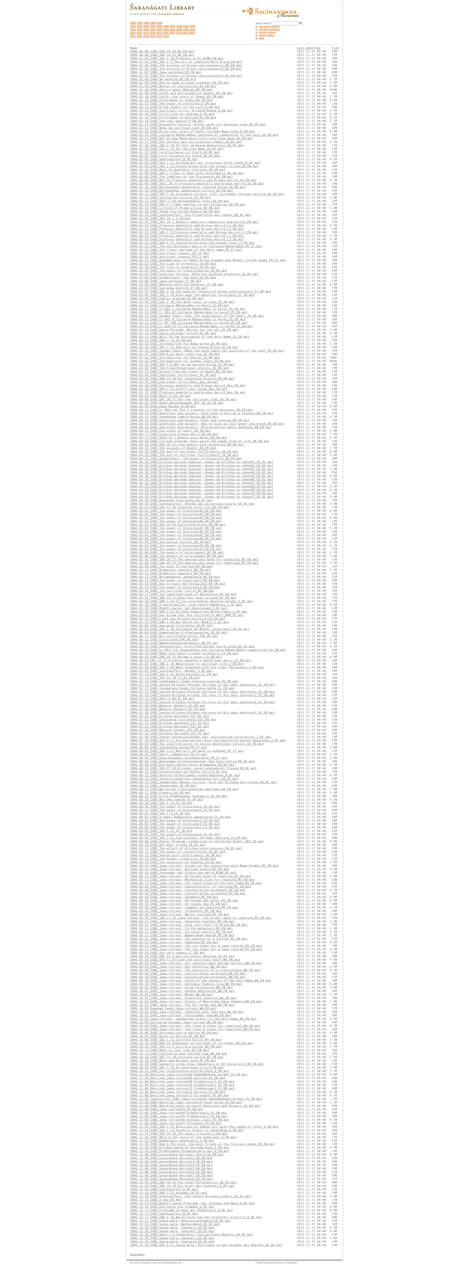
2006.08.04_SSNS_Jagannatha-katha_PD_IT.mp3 (168, 747)
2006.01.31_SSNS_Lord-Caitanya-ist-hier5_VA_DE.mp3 (175, 152)
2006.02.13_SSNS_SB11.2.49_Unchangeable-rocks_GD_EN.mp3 (179, 201)
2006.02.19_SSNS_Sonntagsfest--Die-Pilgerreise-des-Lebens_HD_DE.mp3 (190, 215)
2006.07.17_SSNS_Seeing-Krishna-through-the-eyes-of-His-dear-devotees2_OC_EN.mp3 (202, 691)
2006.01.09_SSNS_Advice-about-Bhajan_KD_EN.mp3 (171, 89)
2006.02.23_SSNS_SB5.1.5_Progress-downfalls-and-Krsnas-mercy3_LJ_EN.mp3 (194, 232)
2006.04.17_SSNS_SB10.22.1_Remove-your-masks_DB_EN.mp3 (178, 437)
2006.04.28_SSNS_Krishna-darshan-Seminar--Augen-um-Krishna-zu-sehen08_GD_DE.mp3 (201, 486)
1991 (133, 26)
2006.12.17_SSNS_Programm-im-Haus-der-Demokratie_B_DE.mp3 (181, 1210)
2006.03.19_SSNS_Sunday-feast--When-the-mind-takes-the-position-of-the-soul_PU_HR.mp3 (207, 350)
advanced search (269, 26)
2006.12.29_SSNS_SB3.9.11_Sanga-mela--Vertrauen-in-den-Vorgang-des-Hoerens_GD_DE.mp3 (206, 1245)
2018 (179, 33)
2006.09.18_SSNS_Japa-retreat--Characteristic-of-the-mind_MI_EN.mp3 (190, 886)
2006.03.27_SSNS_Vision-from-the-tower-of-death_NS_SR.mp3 (181, 371)
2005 (159, 29)
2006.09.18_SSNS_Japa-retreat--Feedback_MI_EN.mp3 (174, 897)
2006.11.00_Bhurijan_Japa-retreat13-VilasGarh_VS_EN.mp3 (179, 1095)
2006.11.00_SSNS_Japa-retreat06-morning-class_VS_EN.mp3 (179, 1120)
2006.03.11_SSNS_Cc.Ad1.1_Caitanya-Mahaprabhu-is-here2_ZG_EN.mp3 (187, 309)
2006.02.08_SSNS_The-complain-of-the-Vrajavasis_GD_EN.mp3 (181, 176)
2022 (140, 36)
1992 (140, 26)
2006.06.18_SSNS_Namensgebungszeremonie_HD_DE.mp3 (174, 643)
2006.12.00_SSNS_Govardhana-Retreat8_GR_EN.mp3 (171, 1179)
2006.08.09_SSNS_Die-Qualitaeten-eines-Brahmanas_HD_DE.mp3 (182, 765)
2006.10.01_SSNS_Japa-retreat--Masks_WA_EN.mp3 (171, 994)
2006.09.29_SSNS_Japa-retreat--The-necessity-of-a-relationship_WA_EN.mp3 (195, 970)
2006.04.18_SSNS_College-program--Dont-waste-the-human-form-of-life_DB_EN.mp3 (199, 441)
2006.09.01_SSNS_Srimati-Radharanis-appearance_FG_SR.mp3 (180, 817)
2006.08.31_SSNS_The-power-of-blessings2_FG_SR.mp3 (175, 810)
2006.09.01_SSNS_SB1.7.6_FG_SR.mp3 (160, 813)
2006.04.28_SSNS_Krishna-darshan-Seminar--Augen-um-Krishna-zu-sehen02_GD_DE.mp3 (201, 465)
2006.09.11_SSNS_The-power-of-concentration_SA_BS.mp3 (177, 852)
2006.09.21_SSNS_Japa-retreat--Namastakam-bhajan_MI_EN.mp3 (182, 935)
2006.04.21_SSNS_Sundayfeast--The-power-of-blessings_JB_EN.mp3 (186, 458)
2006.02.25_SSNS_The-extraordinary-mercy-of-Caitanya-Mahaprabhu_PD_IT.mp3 (196, 246)
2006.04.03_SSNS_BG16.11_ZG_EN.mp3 (160, 396)
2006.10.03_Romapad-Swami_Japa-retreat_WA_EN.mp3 (173, 1008)
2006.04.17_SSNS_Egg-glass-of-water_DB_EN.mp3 (170, 430)
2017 (172, 33)
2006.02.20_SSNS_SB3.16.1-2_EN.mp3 (160, 218)
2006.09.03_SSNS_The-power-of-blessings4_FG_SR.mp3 (175, 824)
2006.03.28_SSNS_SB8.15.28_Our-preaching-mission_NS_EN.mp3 (182, 378)
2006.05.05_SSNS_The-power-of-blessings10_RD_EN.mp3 (176, 549)
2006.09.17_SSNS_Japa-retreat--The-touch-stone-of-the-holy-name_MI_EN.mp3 (196, 883)
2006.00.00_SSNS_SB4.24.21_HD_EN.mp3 (162, 55)
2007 (173, 29)
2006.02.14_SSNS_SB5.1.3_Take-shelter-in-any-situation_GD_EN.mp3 (187, 204)
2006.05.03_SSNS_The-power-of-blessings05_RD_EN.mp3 (176, 528)
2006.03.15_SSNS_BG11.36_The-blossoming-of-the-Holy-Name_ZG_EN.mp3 (189, 336)
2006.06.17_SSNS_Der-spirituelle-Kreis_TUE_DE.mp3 (174, 636)
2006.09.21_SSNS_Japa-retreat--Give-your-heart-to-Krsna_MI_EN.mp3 (188, 925)
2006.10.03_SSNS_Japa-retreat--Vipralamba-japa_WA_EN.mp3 (180, 1015)
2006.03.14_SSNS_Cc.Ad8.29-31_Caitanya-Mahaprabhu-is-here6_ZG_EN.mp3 (191, 326)
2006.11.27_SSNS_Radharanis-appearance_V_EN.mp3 (172, 1140)
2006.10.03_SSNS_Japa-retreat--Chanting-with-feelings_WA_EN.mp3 (187, 1012)
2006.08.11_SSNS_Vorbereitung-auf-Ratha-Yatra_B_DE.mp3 (178, 771)
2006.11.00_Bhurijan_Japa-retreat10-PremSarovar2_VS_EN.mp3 (182, 1085)
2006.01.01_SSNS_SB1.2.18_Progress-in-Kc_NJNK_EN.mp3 (177, 58)
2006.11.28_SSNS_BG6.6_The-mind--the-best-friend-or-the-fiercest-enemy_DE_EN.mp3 (202, 1144)
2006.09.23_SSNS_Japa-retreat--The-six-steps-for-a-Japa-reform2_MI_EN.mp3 (196, 949)
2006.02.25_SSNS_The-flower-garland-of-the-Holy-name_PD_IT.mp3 (186, 249)
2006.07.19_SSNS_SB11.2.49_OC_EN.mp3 (162, 698)
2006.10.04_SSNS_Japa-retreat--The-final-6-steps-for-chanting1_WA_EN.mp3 (195, 1026)
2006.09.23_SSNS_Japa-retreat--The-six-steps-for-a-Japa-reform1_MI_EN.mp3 (196, 945)
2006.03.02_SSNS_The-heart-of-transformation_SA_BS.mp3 (178, 270)
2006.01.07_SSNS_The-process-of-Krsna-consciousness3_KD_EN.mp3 (186, 75)
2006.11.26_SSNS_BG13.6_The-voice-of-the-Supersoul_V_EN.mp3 (183, 1137)
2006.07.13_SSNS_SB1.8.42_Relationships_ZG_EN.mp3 (174, 674)
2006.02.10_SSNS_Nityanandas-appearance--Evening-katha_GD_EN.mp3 (187, 187)
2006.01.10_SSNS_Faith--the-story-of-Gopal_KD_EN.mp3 (177, 96)
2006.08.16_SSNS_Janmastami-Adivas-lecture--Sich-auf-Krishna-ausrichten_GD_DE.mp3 (203, 782)
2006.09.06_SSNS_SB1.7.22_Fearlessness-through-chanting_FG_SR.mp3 (188, 838)
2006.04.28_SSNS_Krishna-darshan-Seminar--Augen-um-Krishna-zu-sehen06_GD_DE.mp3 (201, 479)
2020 (192, 33)
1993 (146, 26)
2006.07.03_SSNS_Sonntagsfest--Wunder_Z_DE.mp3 (171, 671)
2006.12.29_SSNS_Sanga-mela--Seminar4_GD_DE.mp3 (172, 1241)
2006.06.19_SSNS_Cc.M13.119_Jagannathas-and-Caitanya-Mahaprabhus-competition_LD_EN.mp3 (208, 650)
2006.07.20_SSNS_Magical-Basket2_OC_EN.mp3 (167, 709)
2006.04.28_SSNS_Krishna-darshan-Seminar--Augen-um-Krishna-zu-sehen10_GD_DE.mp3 (201, 493)
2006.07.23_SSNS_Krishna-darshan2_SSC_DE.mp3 (169, 723)
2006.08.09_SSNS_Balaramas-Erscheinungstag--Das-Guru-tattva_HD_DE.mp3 (192, 761)
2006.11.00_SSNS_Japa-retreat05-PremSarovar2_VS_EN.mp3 (178, 1116)
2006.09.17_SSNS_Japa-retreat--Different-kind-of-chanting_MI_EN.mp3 (190, 876)
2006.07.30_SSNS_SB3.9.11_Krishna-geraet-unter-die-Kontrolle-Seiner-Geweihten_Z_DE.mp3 (208, 740)
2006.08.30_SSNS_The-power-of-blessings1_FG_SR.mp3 (175, 806)
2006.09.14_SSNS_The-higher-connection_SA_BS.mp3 (173, 858)
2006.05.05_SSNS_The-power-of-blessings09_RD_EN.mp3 (176, 545)
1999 (186, 26)
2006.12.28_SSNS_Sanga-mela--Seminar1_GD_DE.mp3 (172, 1227)
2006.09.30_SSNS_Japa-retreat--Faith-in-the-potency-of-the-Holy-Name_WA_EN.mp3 (200, 980)
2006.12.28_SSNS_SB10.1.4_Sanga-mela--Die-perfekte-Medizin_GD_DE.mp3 (191, 1234)
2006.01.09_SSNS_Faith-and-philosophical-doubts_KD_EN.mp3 (181, 93)
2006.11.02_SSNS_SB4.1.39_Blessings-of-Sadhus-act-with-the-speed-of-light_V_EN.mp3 (204, 1126)
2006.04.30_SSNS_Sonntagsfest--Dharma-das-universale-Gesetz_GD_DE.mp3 (192, 504)
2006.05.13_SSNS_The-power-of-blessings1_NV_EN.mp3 (175, 580)
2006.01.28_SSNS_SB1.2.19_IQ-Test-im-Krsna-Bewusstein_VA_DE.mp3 (187, 145)
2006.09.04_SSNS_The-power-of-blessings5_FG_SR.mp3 (175, 827)
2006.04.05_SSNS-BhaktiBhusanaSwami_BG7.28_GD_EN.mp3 (177, 403)
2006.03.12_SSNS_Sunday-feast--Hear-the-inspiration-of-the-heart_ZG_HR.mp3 (197, 316)
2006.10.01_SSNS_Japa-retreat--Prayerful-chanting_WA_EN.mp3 (183, 998)
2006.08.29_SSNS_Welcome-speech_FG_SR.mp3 (166, 799)
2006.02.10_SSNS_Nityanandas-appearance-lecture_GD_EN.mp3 (181, 190)
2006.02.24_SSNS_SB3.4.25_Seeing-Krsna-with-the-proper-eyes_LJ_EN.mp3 (192, 243)
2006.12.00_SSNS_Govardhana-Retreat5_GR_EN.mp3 (171, 1168)
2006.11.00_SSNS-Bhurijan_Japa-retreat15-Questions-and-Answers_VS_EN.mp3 (195, 1106)
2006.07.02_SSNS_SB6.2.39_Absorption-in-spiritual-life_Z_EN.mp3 (187, 664)
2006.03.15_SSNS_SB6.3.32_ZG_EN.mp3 (161, 340)
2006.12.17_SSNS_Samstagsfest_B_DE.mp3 (164, 1213)
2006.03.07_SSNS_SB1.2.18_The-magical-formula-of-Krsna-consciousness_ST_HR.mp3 (200, 291)
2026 (166, 36)
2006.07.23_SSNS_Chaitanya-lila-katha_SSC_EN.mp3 (173, 719)
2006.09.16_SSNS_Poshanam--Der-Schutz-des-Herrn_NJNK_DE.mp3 (183, 872)
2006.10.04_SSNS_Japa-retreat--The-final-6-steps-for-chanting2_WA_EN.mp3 (195, 1029)
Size (335, 48)
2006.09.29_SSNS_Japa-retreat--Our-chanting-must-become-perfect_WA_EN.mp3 (196, 963)
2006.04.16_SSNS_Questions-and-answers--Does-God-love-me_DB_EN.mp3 (189, 420)
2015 (159, 33)
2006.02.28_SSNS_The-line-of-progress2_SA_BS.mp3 (173, 267)
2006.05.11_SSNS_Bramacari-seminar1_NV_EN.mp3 (170, 570)
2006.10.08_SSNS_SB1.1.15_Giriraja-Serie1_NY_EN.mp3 (176, 1039)
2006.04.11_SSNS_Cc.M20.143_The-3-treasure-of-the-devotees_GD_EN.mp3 (191, 410)
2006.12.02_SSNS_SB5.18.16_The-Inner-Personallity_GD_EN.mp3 (183, 1182)
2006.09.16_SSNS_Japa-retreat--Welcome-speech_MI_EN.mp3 (179, 869)
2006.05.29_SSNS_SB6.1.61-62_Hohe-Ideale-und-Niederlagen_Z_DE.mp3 (188, 611)
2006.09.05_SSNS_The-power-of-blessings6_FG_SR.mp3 (175, 834)
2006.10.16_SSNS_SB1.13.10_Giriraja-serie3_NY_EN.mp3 (177, 1057)
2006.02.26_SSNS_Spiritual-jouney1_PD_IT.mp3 (169, 253)
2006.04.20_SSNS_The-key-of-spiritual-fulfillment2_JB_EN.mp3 (184, 455)
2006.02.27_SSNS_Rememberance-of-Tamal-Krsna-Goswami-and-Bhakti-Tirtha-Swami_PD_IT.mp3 (208, 260)
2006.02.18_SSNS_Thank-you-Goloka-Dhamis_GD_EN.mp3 (175, 211)
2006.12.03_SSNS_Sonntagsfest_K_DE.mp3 (164, 1189)
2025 (159, 36)
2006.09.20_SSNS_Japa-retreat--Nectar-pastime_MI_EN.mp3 (179, 914)
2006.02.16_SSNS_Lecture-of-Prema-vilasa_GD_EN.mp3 (175, 208)
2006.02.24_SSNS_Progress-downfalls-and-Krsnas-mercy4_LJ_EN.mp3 (187, 236)
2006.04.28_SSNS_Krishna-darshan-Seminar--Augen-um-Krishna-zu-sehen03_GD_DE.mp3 (201, 469)
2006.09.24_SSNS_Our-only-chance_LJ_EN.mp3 (167, 952)
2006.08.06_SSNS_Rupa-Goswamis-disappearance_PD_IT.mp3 (178, 758)
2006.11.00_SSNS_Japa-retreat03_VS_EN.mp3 (166, 1109)
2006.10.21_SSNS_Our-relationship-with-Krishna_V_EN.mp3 (179, 1071)
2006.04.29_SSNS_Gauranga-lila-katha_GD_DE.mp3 (171, 500)
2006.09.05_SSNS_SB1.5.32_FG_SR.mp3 (161, 831)
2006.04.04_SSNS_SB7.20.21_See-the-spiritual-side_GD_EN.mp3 (183, 399)
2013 (146, 33)
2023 (146, 36)
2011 (133, 33)
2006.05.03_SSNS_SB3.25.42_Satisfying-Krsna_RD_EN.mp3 (177, 524)
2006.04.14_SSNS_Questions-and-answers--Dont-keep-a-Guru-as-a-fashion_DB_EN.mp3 (201, 413)
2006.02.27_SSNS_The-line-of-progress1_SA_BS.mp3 (173, 263)
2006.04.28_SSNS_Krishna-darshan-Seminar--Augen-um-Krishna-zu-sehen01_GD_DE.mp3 (201, 462)
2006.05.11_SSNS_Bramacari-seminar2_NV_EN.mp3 (170, 573)
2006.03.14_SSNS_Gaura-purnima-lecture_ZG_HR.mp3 (173, 333)
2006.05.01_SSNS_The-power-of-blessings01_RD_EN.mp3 (176, 510)
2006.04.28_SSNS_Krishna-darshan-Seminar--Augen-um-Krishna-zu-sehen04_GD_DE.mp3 (201, 472)
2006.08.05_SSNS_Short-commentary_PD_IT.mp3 (168, 754)
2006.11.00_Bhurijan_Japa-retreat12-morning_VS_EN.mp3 (177, 1092)
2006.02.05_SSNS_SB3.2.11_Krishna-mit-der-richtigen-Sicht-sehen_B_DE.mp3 (195, 162)
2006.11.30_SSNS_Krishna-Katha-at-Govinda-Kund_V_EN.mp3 (179, 1147)
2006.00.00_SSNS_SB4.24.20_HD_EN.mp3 (162, 51)
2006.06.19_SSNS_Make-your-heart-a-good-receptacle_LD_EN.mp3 (184, 653)
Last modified (309, 48)
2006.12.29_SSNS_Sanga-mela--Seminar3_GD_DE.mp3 (172, 1238)
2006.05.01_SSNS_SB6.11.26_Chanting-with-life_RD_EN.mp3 (179, 507)
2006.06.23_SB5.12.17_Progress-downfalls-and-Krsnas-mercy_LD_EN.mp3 (190, 660)
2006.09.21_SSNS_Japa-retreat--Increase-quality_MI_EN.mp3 (181, 932)
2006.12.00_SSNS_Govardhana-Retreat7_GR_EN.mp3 (171, 1175)
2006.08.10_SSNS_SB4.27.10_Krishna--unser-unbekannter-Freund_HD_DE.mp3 (193, 768)
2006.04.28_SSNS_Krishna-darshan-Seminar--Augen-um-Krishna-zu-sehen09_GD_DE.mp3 (201, 490)
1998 (179, 26)
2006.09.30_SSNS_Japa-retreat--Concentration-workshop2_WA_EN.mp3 (187, 977)
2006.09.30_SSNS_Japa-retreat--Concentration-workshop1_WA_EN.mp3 (187, 973)
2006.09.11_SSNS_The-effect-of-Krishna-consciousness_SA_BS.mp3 (186, 848)
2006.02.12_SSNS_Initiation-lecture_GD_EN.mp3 (170, 197)
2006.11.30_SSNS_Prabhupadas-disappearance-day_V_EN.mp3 (179, 1151)
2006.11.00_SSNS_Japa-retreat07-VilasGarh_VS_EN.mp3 (176, 1123)
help (261, 38)
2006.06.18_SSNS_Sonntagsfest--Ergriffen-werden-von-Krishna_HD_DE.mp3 (192, 646)
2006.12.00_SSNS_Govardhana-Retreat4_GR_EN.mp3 (171, 1165)
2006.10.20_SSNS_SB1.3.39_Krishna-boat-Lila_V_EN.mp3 (177, 1067)
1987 (140, 23)
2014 (153, 33)
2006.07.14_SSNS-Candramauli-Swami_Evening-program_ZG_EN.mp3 (184, 681)
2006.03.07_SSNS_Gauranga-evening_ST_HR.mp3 (168, 288)
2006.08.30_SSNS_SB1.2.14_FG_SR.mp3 (161, 803)
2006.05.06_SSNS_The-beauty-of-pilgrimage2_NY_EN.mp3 (177, 556)
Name (133, 48)
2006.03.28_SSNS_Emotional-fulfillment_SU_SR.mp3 (173, 375)
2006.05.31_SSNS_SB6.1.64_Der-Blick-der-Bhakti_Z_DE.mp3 (179, 622)
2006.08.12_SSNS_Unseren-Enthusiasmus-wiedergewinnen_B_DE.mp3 (185, 775)
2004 (153, 29)
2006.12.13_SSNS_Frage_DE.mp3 (155, 1200)
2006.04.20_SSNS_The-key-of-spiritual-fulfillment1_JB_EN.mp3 (184, 451)
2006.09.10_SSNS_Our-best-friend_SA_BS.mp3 (167, 845)
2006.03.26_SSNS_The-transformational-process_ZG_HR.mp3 (179, 368)
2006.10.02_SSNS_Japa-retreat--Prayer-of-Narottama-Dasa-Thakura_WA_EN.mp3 (196, 1001)
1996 (166, 26)
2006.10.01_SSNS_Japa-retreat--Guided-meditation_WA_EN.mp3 (182, 991)
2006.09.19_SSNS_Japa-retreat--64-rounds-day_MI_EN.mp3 (178, 904)
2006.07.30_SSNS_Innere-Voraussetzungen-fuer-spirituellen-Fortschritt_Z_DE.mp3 (200, 737)
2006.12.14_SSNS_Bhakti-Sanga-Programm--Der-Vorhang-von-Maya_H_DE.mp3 (192, 1203)
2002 (140, 29)
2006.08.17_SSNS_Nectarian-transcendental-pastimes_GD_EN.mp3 (184, 789)
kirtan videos (266, 35)
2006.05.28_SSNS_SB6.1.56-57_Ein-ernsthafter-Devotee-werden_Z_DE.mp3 (191, 601)
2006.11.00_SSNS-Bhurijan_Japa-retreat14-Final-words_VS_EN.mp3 (186, 1102)
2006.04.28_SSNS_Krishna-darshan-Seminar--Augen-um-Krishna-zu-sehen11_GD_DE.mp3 (201, 497)
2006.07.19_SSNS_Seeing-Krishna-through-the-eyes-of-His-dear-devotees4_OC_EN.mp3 (202, 702)
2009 (186, 29)
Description (137, 1254)
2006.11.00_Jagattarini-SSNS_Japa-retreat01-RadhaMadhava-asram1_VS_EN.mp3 (196, 1099)
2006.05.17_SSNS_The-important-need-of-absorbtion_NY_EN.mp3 (183, 594)
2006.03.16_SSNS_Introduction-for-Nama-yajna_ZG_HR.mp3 (178, 343)
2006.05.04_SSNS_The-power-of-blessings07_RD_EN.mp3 (176, 535)
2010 (192, 29)
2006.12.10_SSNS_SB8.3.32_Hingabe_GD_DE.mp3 (168, 1193)
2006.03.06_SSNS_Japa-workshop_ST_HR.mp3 (166, 281)
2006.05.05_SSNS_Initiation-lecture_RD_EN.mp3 (170, 542)
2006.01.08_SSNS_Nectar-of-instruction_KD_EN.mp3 (173, 86)
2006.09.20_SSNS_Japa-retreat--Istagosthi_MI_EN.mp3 (176, 911)
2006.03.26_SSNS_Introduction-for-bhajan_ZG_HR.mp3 (175, 357)
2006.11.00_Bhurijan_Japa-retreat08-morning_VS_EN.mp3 (177, 1078)
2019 (186, 33)
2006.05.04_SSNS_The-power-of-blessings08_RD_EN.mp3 (176, 538)
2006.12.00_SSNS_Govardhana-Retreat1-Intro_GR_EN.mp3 (177, 1154)
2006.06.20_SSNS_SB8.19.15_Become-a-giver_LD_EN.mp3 (176, 657)
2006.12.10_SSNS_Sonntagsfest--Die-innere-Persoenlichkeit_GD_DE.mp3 (190, 1196)
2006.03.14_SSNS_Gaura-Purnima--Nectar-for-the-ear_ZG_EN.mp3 (184, 330)
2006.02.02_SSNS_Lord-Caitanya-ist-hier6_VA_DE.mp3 (175, 156)
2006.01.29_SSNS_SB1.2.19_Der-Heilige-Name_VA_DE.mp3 (177, 149)
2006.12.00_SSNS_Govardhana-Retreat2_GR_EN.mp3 (171, 1158)
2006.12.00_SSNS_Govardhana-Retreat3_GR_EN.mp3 (171, 1161)
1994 (153, 26)
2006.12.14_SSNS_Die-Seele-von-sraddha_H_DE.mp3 (172, 1207)
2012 (139, 33)
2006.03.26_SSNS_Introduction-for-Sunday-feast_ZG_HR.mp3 (180, 361)
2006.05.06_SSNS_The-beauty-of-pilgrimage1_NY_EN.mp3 (177, 552)
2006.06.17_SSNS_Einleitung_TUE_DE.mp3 (164, 639)
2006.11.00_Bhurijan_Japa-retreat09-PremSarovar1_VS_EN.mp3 (182, 1081)
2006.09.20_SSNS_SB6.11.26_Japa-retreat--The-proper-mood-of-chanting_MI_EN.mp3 (200, 918)
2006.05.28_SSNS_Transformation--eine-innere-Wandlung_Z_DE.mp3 (186, 604)
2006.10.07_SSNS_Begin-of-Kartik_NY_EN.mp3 (167, 1036)
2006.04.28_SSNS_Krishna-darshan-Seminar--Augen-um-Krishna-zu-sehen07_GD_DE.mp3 (201, 483)
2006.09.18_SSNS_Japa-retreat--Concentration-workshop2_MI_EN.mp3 (187, 893)
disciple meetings (269, 29)
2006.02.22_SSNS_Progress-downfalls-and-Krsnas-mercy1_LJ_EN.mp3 (187, 225)
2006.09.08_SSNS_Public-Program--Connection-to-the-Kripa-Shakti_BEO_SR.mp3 (197, 841)
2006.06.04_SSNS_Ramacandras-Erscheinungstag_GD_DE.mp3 (178, 632)
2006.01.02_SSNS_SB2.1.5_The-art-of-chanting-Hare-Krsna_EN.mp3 (186, 62)
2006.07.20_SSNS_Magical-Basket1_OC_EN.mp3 (167, 705)
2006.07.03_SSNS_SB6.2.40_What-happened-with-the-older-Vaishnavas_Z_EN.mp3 (197, 667)
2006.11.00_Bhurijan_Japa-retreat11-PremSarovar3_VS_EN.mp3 (182, 1088)
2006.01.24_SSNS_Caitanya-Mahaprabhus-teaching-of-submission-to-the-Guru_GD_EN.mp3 (204, 135)
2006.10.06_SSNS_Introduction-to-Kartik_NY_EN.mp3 (174, 1032)
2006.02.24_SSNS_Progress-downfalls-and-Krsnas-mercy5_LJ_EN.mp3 (187, 239)
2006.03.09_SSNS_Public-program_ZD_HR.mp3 (166, 298)
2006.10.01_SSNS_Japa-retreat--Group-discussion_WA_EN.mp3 (181, 987)
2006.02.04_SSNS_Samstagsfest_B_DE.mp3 (164, 159)
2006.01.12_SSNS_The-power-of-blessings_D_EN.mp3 (173, 103)
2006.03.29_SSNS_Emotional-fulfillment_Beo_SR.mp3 (174, 382)
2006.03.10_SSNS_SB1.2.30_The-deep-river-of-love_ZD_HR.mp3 (182, 302)
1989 (153, 23)
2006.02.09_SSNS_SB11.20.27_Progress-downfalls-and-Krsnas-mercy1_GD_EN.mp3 (197, 183)
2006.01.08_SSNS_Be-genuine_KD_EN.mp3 (163, 79)
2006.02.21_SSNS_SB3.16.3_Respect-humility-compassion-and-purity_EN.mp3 (194, 222)
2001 (133, 29)
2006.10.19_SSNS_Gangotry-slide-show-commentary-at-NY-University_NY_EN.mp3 (197, 1064)
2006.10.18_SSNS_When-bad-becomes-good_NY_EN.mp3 (173, 1060)
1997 (173, 26)
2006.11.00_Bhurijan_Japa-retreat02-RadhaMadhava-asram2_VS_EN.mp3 (188, 1074)
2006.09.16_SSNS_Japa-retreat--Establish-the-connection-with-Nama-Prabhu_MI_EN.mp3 (204, 865)
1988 (146, 23)
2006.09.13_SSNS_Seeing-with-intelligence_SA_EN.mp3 (176, 855)
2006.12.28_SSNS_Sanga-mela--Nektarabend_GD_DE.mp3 (175, 1224)
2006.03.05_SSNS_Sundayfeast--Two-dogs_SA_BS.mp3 (173, 277)
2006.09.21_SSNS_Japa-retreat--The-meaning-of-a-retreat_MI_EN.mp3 (188, 939)
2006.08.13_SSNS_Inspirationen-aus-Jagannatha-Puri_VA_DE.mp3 (184, 778)
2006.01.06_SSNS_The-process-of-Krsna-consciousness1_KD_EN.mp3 (186, 65)
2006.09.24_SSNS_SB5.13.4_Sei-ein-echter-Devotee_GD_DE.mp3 (182, 956)
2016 (166, 33)
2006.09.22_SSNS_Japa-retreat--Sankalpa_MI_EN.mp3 (174, 942)
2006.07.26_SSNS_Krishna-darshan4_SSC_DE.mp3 (169, 733)
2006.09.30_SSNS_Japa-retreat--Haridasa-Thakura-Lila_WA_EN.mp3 (186, 984)
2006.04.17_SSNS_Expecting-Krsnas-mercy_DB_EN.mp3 (174, 434)
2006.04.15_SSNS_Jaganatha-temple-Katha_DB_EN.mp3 (174, 417)
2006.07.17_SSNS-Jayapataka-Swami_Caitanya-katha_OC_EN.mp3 (182, 688)
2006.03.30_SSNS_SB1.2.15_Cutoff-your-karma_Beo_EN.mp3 (178, 389)
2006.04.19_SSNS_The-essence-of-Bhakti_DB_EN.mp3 (173, 448)
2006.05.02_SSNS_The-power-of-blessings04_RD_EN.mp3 (176, 521)
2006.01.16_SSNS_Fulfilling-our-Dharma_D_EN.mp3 (172, 114)
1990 (159, 23)
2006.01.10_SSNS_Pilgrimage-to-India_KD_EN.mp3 (171, 100)
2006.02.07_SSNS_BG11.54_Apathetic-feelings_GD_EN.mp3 (177, 169)
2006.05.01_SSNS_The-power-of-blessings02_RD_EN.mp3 (176, 514)
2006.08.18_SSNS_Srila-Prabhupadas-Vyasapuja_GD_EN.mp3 (178, 796)
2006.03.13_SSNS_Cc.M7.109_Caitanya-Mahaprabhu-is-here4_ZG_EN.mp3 (188, 323)
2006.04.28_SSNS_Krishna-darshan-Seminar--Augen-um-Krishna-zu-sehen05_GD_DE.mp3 (201, 476)
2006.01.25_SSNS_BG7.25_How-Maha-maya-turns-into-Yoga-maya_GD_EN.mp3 (191, 138)
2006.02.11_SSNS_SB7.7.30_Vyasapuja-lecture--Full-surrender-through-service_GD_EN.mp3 (207, 194)
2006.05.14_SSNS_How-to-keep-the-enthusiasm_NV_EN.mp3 (177, 584)
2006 (166, 29)
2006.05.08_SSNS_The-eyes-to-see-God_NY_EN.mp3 (171, 566)
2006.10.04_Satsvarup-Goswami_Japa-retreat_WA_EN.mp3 (177, 1022)
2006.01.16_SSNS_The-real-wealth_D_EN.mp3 (166, 121)
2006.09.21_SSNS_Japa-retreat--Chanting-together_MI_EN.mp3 (182, 921)
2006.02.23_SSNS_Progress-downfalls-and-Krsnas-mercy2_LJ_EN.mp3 (187, 229)
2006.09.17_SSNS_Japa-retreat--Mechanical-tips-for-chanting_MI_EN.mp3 (192, 879)
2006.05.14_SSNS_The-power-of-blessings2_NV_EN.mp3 (175, 587)
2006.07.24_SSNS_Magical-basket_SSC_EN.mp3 (167, 730)
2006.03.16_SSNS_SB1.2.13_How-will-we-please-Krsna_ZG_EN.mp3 (184, 347)
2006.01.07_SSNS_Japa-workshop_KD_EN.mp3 (166, 72)
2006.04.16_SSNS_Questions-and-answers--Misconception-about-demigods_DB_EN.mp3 (200, 427)
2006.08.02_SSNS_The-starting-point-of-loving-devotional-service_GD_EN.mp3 (197, 744)
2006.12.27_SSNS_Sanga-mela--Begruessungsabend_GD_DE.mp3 (180, 1220)
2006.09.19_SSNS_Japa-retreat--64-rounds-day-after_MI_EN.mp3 (184, 900)
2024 (153, 36)
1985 (133, 23)
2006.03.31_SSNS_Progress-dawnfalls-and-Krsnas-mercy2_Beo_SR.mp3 (187, 392)
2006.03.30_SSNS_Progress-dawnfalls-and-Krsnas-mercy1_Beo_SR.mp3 (187, 385)
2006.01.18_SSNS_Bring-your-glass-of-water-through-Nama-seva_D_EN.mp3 (192, 131)
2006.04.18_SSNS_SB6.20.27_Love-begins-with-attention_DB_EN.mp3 (187, 444)
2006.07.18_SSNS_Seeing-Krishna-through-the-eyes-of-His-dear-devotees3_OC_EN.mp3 (202, 695)
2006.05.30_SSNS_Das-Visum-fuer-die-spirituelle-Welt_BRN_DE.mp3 (187, 615)
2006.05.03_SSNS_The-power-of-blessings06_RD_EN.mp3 (176, 531)
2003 (146, 29)
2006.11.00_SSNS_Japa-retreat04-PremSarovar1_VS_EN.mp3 (178, 1113)
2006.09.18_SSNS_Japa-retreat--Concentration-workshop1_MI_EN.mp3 (187, 890)
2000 (192, 26)
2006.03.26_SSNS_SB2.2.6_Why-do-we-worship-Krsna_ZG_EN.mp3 (182, 364)
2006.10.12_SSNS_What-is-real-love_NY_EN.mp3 (169, 1050)
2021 (133, 36)
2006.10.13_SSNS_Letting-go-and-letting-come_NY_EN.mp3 (178, 1053)
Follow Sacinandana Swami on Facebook (276, 1262)
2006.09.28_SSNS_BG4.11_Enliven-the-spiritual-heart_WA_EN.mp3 (185, 959)
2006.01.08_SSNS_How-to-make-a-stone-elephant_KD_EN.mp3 (179, 82)
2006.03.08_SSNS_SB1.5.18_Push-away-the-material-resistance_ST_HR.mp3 (192, 295)
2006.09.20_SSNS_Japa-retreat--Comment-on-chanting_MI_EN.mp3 (184, 907)
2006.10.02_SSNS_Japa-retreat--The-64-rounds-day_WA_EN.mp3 (182, 1005)
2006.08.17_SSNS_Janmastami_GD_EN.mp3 (163, 785)
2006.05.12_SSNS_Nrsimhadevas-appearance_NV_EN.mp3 (175, 577)
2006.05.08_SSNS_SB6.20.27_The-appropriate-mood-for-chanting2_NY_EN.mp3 (194, 563)
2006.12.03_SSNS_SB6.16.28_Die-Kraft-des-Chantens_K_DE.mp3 (182, 1186)
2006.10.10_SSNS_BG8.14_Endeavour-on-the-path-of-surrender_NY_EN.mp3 (191, 1043)
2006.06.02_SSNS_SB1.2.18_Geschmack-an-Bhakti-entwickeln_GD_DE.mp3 (189, 629)
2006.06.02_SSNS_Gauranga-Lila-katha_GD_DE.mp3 (171, 625)
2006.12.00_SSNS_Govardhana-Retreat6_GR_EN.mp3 (171, 1172)
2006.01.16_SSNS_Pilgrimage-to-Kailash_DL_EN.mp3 (173, 117)
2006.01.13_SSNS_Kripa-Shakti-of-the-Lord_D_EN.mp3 (175, 107)
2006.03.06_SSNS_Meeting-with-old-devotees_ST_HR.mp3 (177, 284)
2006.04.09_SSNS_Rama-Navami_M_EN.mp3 (163, 406)
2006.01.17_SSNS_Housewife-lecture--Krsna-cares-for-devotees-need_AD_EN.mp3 (198, 124)
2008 (179, 29)
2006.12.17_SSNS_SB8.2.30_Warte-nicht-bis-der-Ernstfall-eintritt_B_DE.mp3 (196, 1217)
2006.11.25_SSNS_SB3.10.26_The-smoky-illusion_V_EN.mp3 (178, 1133)
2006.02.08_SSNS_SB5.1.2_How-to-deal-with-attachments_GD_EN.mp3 (187, 173)
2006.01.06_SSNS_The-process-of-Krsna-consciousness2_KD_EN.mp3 (186, 69)
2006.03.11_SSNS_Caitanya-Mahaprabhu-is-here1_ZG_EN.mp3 (179, 305)
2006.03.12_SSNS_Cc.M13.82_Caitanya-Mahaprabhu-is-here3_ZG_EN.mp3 (188, 312)
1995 (159, 26)
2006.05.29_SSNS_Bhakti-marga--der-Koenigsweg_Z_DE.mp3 (178, 608)
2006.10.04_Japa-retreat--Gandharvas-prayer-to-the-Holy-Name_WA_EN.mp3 (193, 1019)
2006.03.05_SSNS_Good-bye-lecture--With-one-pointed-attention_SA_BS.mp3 (194, 274)
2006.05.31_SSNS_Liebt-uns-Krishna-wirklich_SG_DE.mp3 (177, 618)
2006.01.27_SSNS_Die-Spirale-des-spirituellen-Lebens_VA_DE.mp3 (186, 142)
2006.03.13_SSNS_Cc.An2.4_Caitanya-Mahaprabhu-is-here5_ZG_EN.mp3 (187, 319)
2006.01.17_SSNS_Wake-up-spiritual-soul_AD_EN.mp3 (174, 128)
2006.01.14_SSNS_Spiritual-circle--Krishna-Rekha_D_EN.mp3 (181, 110)
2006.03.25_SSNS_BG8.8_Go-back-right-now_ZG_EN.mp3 (175, 354)
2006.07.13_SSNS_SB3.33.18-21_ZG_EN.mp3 (165, 678)
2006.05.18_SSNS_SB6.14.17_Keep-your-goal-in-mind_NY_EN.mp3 (183, 597)
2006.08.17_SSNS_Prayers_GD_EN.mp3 (160, 792)
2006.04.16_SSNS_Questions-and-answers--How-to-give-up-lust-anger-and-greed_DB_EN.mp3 (207, 423)
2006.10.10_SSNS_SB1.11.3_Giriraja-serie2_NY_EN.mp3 (176, 1046)
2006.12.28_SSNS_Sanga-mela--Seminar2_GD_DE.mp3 (172, 1231)
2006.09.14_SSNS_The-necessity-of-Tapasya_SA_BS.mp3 (176, 862)
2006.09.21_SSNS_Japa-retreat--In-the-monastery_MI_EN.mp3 (181, 928)
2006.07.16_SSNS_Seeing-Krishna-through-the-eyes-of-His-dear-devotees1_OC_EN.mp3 (202, 684)
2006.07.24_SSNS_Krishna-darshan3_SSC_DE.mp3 (169, 726)
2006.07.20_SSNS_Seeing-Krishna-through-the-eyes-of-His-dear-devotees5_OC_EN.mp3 (202, 712)
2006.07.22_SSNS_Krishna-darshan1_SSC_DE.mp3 (169, 716)
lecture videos (267, 32)
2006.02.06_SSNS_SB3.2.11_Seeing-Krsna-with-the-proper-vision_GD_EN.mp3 (194, 166)
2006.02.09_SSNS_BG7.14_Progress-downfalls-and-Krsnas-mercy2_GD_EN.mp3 (193, 180)
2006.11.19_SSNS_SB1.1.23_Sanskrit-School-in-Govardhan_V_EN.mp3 (187, 1130)
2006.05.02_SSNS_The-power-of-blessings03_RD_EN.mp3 (176, 517)
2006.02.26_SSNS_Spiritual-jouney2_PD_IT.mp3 (169, 256)
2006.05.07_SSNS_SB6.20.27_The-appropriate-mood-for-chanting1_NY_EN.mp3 (194, 559)
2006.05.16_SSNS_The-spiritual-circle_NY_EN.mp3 (172, 591)
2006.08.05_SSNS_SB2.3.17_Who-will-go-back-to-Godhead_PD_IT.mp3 (187, 751)
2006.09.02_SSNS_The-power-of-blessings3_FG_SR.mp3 (175, 820)
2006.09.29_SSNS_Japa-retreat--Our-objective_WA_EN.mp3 (178, 966)
